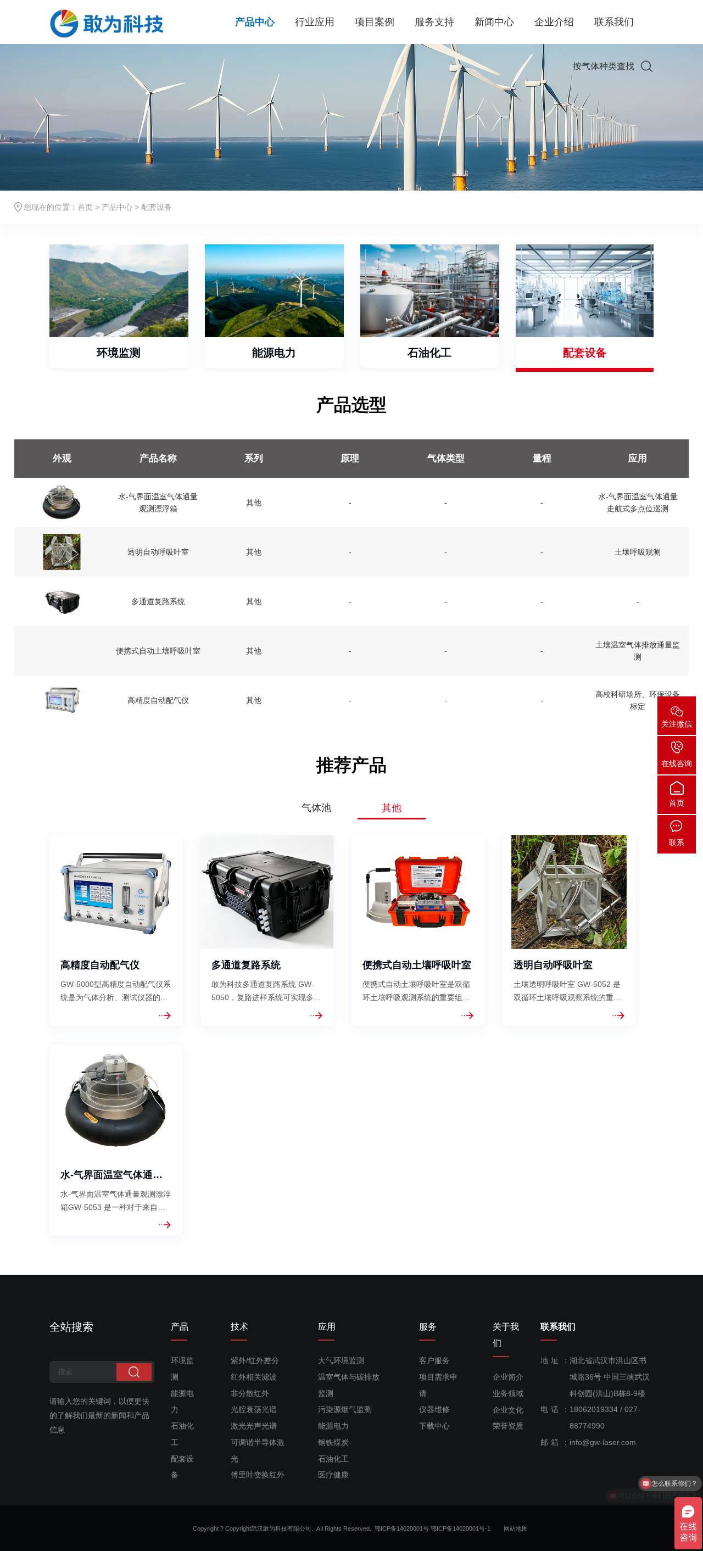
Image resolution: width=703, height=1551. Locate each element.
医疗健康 (333, 1474)
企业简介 (508, 1377)
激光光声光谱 (254, 1425)
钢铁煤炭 (333, 1442)
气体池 (316, 807)
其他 (391, 807)
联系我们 (614, 21)
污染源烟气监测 (345, 1409)
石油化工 (429, 353)
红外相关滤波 (254, 1377)
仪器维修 (434, 1409)
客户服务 (434, 1360)
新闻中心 (494, 21)
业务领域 (508, 1393)
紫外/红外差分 (255, 1360)
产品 (179, 1326)
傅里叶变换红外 (257, 1474)
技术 (239, 1326)
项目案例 (374, 21)
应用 (327, 1326)
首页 (85, 207)
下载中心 (434, 1425)
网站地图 (516, 1528)
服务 (428, 1326)
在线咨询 (676, 763)
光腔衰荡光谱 (254, 1409)
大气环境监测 (341, 1360)
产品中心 (255, 21)
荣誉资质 (508, 1425)
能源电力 (274, 353)
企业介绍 (554, 21)
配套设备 (585, 353)
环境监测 (119, 353)
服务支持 (434, 21)
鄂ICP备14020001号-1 (466, 1528)
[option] (118, 306)
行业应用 (314, 21)
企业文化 (508, 1409)
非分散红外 (250, 1393)
